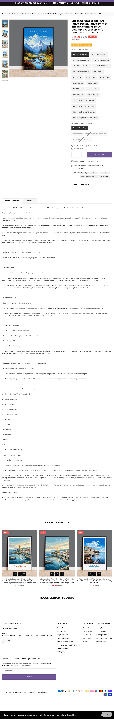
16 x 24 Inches (93, 89)
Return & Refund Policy (104, 638)
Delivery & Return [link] (94, 146)
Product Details (12, 201)
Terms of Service (102, 631)
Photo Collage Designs (65, 642)
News (85, 642)
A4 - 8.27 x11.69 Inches (81, 60)
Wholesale (87, 635)
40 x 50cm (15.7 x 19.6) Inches (83, 106)
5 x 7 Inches (98, 72)
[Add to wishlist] (15, 574)
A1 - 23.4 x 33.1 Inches (101, 66)
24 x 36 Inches (93, 95)
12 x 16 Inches (78, 83)
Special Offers (62, 648)
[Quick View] (24, 574)
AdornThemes (42, 692)
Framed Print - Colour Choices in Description (89, 134)
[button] (63, 50)
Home (4, 14)
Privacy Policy (101, 628)
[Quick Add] (20, 574)
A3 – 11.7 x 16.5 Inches (101, 60)
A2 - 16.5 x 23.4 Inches (81, 66)
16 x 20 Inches (78, 89)
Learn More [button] (71, 715)
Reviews (30, 201)
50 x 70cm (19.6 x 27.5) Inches (84, 112)
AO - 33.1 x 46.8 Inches (81, 72)
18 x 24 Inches (78, 95)
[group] (38, 48)
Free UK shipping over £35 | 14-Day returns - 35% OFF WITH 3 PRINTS (57, 3)
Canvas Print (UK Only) (81, 139)
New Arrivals (61, 631)
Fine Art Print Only (79, 128)
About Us (86, 628)
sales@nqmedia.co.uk (14, 623)
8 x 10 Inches (90, 77)
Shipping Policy (101, 635)
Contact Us (87, 638)
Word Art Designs (63, 638)
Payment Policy (101, 642)
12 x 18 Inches (92, 83)
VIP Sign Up (61, 652)
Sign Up (29, 677)
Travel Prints (105, 173)
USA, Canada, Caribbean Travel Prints (94, 177)
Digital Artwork (62, 635)
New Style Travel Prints (89, 173)
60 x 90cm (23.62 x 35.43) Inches (85, 118)
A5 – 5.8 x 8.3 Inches (99, 54)
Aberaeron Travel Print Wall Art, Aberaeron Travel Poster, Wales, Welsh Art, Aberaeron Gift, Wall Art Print (94, 581)
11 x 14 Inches (104, 77)
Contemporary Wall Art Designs (68, 645)
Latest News (87, 631)
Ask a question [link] (79, 149)
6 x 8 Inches (77, 77)
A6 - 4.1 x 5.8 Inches (80, 54)
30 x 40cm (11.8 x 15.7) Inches (83, 100)
